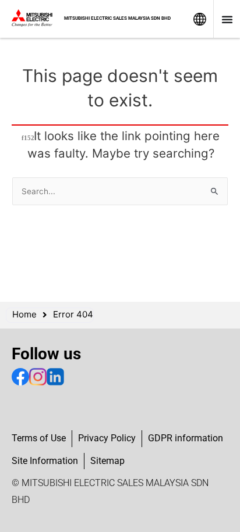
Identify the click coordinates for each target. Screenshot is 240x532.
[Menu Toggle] (227, 19)
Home (24, 314)
